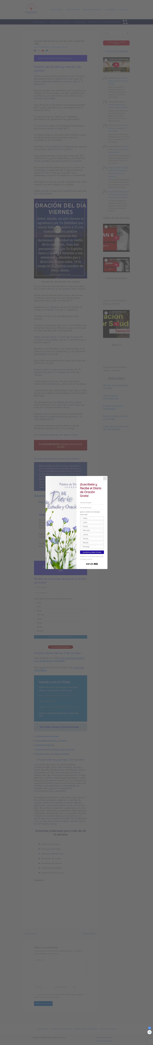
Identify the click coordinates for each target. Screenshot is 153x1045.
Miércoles (86, 530)
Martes (85, 526)
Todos (85, 518)
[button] (92, 529)
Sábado (86, 543)
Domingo (86, 547)
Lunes (85, 522)
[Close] (105, 478)
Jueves (85, 534)
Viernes (85, 539)
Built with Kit (92, 563)
